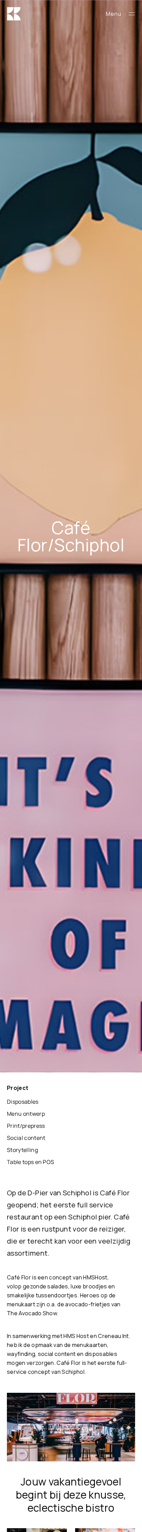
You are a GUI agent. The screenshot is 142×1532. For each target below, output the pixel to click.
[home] (40, 13)
